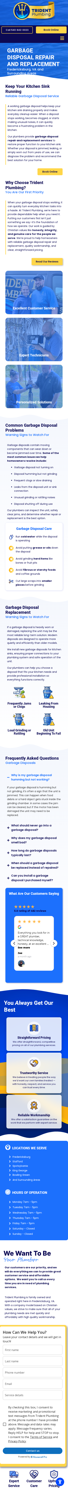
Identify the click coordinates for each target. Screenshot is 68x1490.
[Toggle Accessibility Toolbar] (60, 1481)
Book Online (51, 30)
